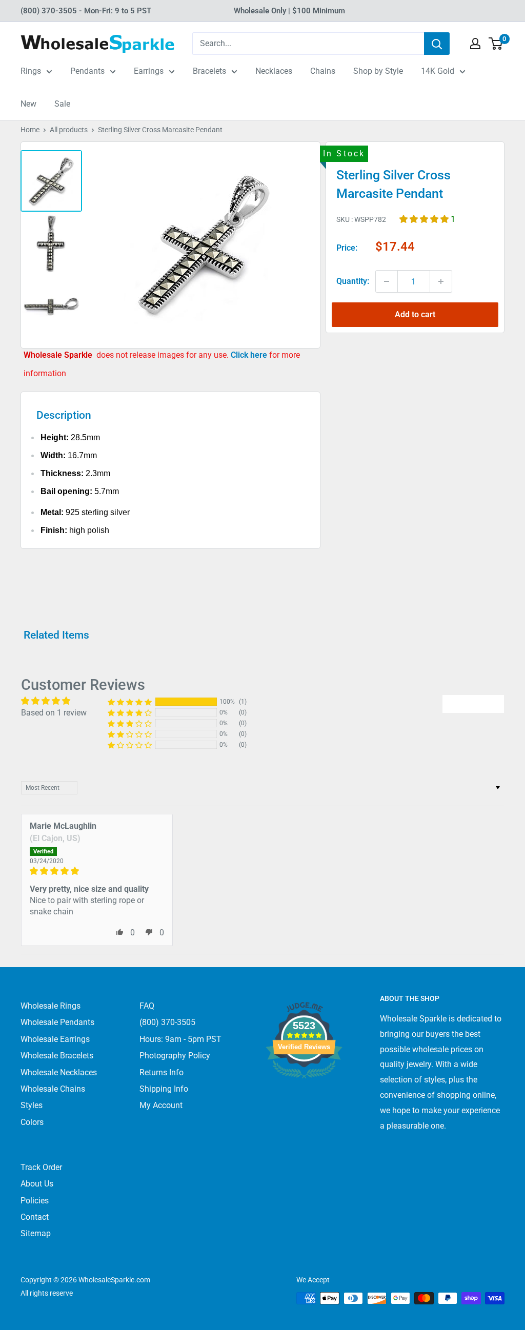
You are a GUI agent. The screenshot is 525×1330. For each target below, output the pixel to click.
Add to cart (415, 314)
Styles (32, 1105)
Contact (35, 1217)
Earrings (149, 71)
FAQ (146, 1006)
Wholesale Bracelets (57, 1055)
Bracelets (209, 71)
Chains (322, 71)
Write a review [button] (473, 703)
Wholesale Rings (50, 1006)
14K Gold (437, 71)
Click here (250, 355)
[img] (97, 871)
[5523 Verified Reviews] (304, 1095)
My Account (161, 1105)
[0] (496, 43)
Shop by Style (378, 71)
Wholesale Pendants (57, 1022)
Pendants (87, 71)
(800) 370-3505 (167, 1022)
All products (69, 130)
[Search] (437, 43)
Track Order (41, 1167)
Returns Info (161, 1072)
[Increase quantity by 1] (441, 281)
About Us (37, 1184)
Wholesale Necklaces (59, 1072)
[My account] (475, 43)
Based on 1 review (54, 713)
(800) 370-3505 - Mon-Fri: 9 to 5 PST (86, 10)
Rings (31, 71)
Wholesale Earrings (55, 1039)
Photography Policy (174, 1055)
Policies (35, 1200)
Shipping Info (163, 1089)
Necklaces (273, 71)
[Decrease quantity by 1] (386, 281)
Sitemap (36, 1233)
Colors (32, 1122)
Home (30, 130)
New (28, 104)
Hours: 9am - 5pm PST (180, 1039)
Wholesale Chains (53, 1089)
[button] (425, 219)
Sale (62, 104)
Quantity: (352, 281)
